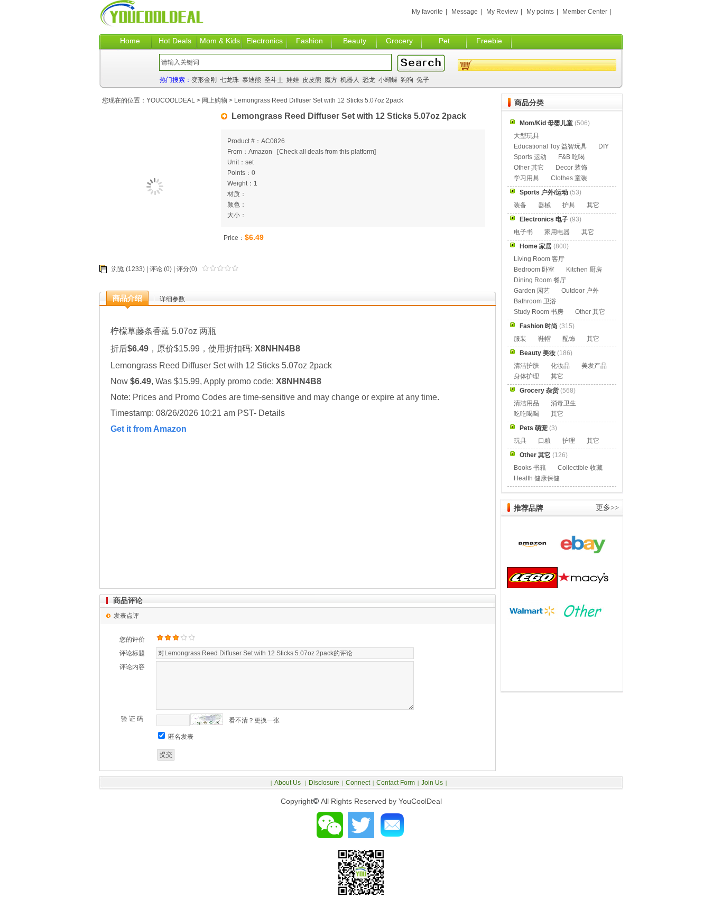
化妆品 (560, 365)
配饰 (568, 338)
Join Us (432, 782)
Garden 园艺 (532, 290)
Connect (358, 782)
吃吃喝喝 (526, 413)
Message (464, 11)
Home (130, 40)
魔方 (331, 79)
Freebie (489, 40)
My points (540, 11)
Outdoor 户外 (580, 290)
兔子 (422, 79)
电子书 (523, 232)
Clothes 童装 (569, 178)
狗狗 (407, 79)
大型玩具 (526, 136)
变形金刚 (204, 79)
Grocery (399, 40)
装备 (520, 205)
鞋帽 (544, 338)
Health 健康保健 (537, 478)
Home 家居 (536, 246)
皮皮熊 (311, 79)
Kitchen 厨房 (584, 269)
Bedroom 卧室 (534, 269)
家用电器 (557, 232)
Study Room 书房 (538, 312)
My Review (502, 11)
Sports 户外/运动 (544, 192)
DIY (603, 146)
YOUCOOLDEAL (170, 100)
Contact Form (395, 782)
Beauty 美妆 (538, 353)
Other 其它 (529, 167)
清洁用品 (526, 403)
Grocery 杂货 (539, 390)
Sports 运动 (530, 157)
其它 (593, 205)
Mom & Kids (220, 40)
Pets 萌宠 (534, 428)
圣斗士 (273, 79)
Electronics (264, 40)
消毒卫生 (563, 403)
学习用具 (526, 178)
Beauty (354, 40)
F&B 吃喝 (571, 157)
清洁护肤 (526, 365)
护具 (568, 205)
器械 (544, 205)
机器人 (349, 79)
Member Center (584, 11)
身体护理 (526, 376)
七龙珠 (229, 79)
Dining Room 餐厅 (540, 280)
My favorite (427, 11)
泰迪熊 (251, 79)
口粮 (544, 440)
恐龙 (369, 79)
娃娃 (292, 79)
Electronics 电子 (544, 219)
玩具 (520, 440)
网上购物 (214, 100)
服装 (520, 338)
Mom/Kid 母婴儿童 (546, 123)
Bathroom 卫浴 (535, 301)
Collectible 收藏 (580, 467)
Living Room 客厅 (539, 259)
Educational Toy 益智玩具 (550, 146)
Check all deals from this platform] (327, 151)
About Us (288, 782)
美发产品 (594, 365)
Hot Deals (175, 40)
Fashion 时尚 (539, 326)
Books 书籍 (530, 467)
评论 (156, 269)
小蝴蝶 (387, 79)
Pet (444, 40)
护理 (568, 440)
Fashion (309, 40)
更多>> (607, 508)
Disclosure (324, 782)
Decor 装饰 (571, 167)
